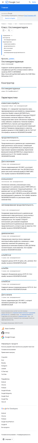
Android (3, 382)
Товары (10, 23)
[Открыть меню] (3, 2)
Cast (18, 2)
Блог (2, 360)
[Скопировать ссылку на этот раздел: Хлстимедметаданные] (22, 89)
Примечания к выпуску (8, 352)
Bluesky (3, 363)
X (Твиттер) (4, 371)
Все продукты (5, 427)
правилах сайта (23, 316)
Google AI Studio (6, 390)
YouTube (3, 374)
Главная (4, 7)
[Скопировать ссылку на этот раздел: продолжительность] (20, 138)
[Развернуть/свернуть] (12, 35)
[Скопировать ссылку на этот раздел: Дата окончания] (16, 162)
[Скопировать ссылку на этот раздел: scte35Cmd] (12, 255)
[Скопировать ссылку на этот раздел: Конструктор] (16, 83)
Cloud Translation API (30, 15)
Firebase (3, 387)
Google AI (4, 424)
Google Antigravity (6, 393)
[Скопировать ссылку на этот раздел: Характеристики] (20, 98)
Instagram (4, 366)
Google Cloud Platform (7, 421)
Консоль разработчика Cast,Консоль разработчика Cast (17, 346)
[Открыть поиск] (30, 2)
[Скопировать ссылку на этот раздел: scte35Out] (12, 282)
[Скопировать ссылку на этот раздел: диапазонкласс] (16, 233)
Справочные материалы (25, 23)
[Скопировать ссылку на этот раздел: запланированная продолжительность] (3, 208)
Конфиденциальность (23, 434)
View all (3, 402)
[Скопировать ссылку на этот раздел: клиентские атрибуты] (21, 103)
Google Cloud (5, 396)
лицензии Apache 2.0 (27, 314)
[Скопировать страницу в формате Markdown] (9, 30)
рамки (11, 59)
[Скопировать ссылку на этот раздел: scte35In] (10, 268)
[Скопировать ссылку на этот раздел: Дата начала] (13, 295)
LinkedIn (3, 368)
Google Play (4, 399)
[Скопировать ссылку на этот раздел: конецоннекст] (15, 179)
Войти (34, 2)
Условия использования (8, 349)
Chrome (3, 385)
